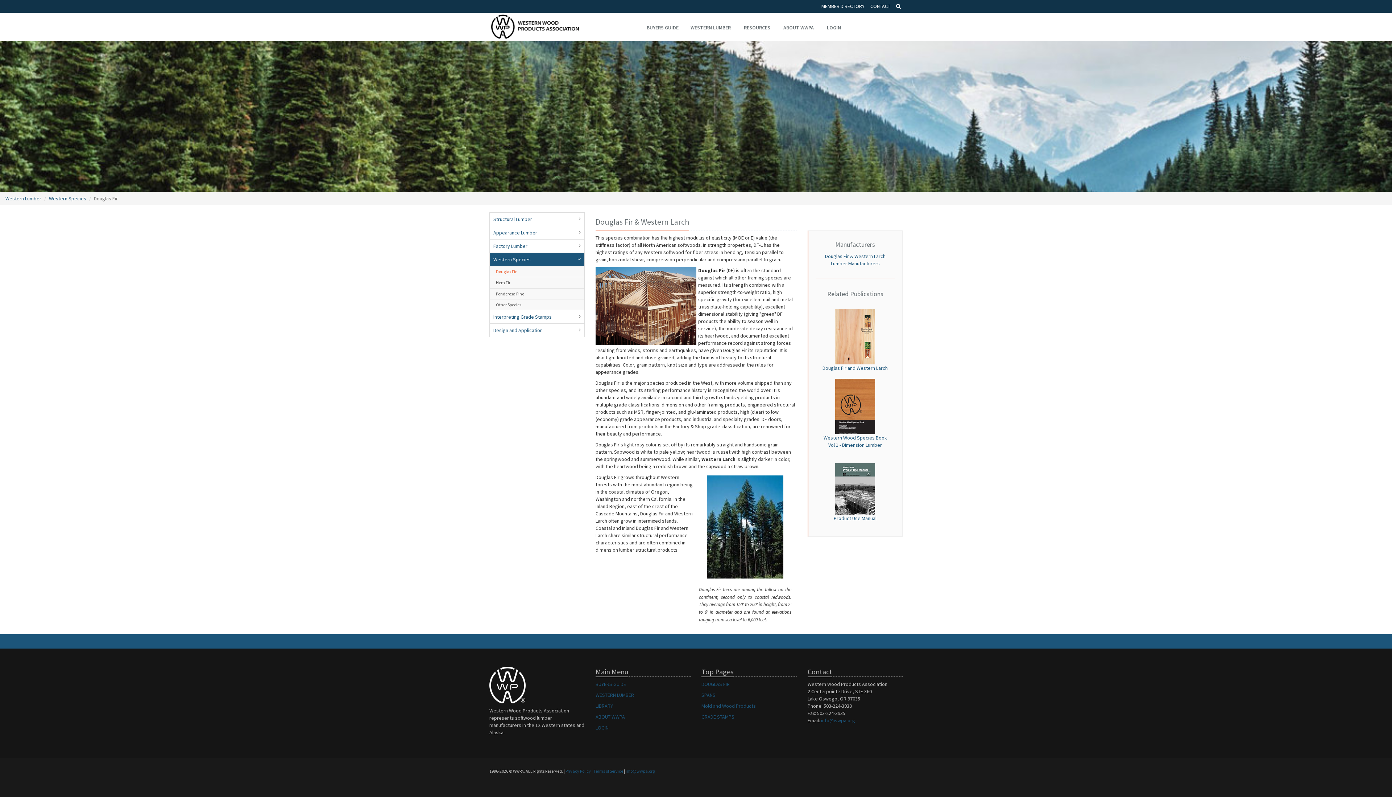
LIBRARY (604, 706)
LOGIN (602, 727)
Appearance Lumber (515, 232)
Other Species (508, 304)
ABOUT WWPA (610, 717)
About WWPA (798, 27)
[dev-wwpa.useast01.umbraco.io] (855, 336)
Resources (757, 27)
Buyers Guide (663, 27)
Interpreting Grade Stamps (522, 317)
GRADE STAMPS (717, 717)
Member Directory (843, 6)
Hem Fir (503, 282)
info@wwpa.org (838, 720)
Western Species (67, 198)
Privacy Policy (578, 771)
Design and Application (518, 330)
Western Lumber (711, 27)
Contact (880, 6)
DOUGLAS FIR (715, 684)
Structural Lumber (512, 219)
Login (834, 27)
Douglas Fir (506, 271)
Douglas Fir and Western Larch (855, 368)
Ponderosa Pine (510, 294)
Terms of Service (608, 771)
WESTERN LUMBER (615, 695)
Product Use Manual (855, 518)
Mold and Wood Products (728, 706)
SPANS (708, 695)
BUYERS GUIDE (611, 684)
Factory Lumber (510, 246)
